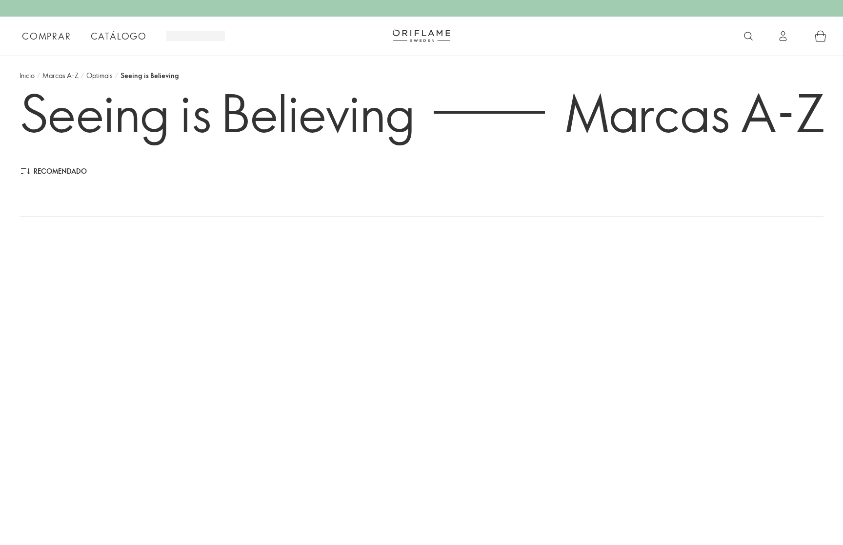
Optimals (99, 75)
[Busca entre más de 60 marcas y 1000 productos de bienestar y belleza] (748, 36)
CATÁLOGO (119, 36)
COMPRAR (46, 36)
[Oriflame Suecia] (421, 35)
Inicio (27, 75)
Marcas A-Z (60, 75)
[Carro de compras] (820, 36)
